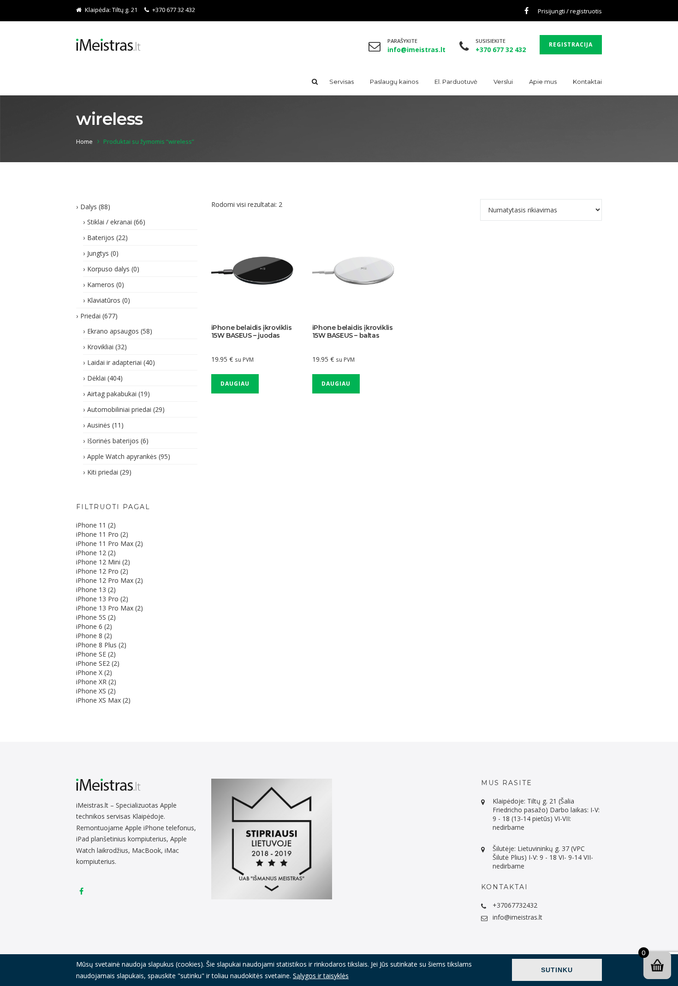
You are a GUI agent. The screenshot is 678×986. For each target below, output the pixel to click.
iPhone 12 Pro (97, 571)
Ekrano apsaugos (113, 331)
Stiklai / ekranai (109, 221)
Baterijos (100, 237)
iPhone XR (91, 681)
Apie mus (543, 81)
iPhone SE (91, 654)
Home (84, 141)
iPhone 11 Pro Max (104, 543)
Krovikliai (100, 346)
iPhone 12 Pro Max (104, 580)
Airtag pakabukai (112, 393)
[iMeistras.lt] (108, 45)
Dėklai (96, 378)
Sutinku (557, 970)
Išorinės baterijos (113, 440)
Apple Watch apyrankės (122, 456)
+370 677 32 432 (173, 10)
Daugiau (235, 383)
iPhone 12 (91, 552)
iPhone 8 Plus (96, 644)
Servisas (341, 81)
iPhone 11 (91, 525)
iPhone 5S (91, 617)
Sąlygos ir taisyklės (321, 975)
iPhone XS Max (98, 700)
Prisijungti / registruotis (570, 11)
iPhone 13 (91, 589)
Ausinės (98, 425)
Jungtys (98, 253)
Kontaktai (587, 81)
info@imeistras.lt (517, 917)
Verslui (503, 81)
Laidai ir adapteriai (114, 362)
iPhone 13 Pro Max (104, 608)
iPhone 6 (89, 626)
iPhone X (89, 672)
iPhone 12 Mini (98, 562)
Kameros (100, 284)
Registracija (571, 44)
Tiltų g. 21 (124, 10)
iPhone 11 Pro (97, 534)
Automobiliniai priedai (119, 409)
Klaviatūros (103, 300)
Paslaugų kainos (394, 81)
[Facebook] (526, 10)
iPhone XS (91, 691)
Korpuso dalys (108, 268)
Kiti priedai (102, 472)
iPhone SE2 (93, 663)
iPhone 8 (89, 635)
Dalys (88, 206)
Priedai (90, 315)
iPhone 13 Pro (97, 598)
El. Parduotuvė (455, 81)
